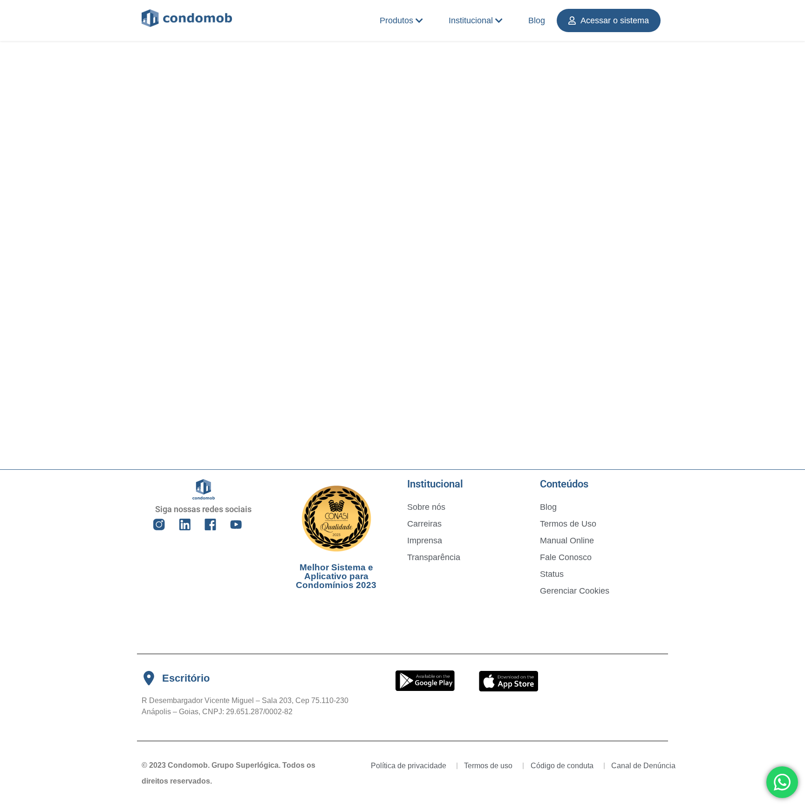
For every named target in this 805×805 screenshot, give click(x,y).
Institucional (471, 20)
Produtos (396, 20)
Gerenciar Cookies (574, 590)
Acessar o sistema (614, 20)
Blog (536, 20)
